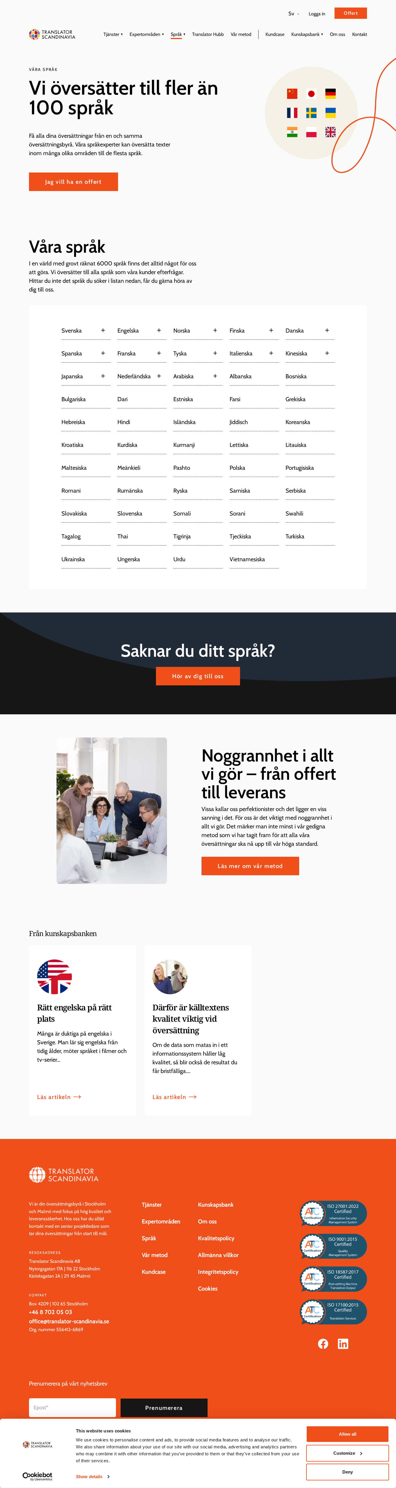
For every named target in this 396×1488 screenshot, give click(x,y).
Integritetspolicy (218, 1271)
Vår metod (241, 34)
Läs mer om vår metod (250, 866)
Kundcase (275, 34)
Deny (347, 1471)
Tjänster (111, 34)
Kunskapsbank (305, 34)
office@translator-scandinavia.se (69, 1321)
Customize (344, 1452)
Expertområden (145, 34)
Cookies (207, 1288)
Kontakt (359, 34)
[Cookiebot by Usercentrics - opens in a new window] (37, 1476)
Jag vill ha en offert (73, 181)
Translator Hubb (208, 34)
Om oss (337, 34)
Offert (351, 13)
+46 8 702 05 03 (50, 1312)
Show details (89, 1476)
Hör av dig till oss (198, 676)
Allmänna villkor (218, 1255)
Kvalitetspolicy (216, 1238)
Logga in (317, 13)
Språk (176, 34)
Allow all (347, 1434)
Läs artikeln (54, 1096)
